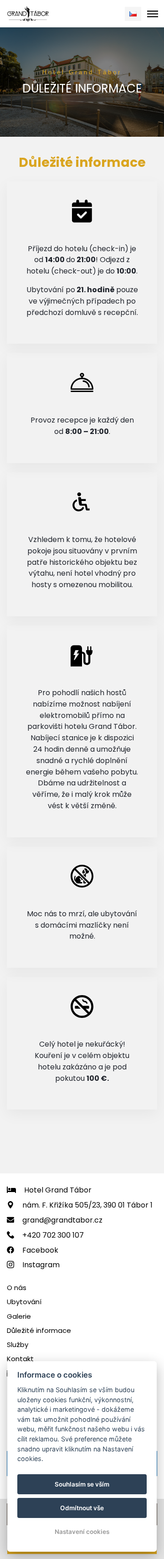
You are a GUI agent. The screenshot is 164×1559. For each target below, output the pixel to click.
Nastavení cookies (82, 1531)
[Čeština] (133, 14)
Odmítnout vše (82, 1508)
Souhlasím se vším (82, 1484)
